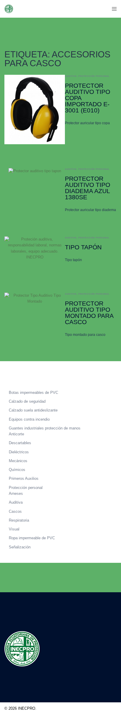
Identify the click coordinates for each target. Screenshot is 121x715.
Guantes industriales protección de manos (44, 428)
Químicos (17, 469)
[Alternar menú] (114, 8)
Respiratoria (19, 520)
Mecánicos (18, 461)
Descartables (20, 443)
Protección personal (94, 76)
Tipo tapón (83, 247)
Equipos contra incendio (29, 419)
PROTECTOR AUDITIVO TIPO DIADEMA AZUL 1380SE (87, 187)
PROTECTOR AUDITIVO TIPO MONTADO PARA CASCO (89, 312)
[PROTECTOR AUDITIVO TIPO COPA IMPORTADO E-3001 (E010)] (34, 109)
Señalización (20, 547)
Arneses (16, 493)
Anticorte (16, 434)
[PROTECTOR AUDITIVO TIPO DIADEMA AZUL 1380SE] (34, 190)
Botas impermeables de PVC (33, 392)
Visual (14, 529)
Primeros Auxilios (23, 478)
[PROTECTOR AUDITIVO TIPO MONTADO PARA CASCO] (34, 315)
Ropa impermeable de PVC (32, 538)
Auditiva (71, 76)
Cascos (15, 511)
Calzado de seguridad (27, 401)
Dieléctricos (19, 452)
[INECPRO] (8, 8)
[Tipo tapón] (34, 252)
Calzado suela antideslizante (33, 410)
